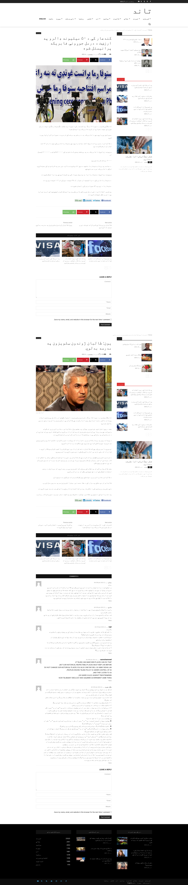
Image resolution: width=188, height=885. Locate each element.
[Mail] (51, 881)
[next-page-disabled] (147, 129)
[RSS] (46, 881)
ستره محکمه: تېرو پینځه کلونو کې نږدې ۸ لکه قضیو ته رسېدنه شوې (141, 840)
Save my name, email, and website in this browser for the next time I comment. (82, 319)
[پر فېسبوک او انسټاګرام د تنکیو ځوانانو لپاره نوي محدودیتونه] (100, 248)
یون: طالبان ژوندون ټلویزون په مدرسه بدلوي (54, 225)
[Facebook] (150, 1)
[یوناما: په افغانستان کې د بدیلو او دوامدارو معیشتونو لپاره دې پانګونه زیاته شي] (122, 853)
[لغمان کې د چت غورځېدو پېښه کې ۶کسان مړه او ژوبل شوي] (80, 839)
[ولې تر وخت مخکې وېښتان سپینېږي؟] (122, 865)
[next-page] (106, 267)
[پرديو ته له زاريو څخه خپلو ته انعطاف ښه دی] (80, 859)
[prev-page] (109, 267)
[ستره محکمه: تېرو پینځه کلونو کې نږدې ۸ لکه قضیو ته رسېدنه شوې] (122, 840)
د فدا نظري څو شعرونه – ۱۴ (132, 39)
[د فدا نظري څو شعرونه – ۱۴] (147, 42)
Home (150, 30)
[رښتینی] (99, 54)
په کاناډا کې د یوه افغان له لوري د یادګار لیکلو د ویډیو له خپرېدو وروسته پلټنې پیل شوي (74, 261)
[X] (141, 1)
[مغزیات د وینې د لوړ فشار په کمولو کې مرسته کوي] (122, 98)
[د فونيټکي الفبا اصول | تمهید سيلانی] (147, 52)
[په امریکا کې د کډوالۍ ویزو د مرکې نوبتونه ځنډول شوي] (48, 248)
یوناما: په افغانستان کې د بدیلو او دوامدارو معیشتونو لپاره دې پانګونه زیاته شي (141, 852)
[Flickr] (61, 881)
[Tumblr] (144, 1)
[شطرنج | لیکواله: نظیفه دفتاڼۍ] (134, 145)
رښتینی (90, 54)
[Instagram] (147, 1)
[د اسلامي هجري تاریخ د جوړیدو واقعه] (80, 849)
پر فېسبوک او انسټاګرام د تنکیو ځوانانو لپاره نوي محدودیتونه (142, 109)
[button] (149, 24)
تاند (145, 162)
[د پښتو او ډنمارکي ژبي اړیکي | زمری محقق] (147, 63)
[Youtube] (139, 1)
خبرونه (144, 30)
